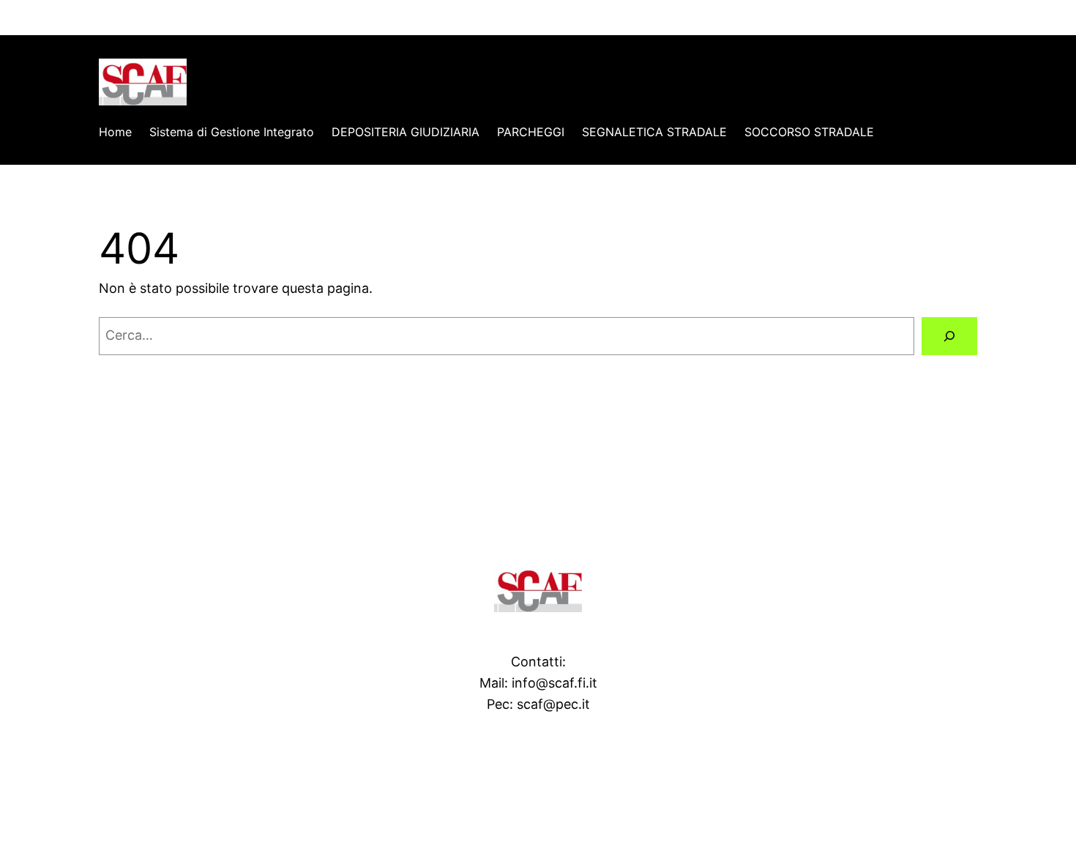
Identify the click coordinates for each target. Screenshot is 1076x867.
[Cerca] (949, 336)
